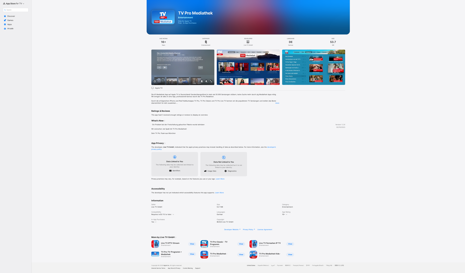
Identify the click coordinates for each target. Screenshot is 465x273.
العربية (273, 265)
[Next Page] (347, 67)
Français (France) (298, 265)
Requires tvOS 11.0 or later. (161, 214)
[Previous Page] (149, 67)
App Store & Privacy (174, 268)
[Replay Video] (155, 81)
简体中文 (288, 265)
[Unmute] (206, 81)
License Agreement (264, 229)
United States (251, 265)
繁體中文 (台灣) (339, 265)
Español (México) (263, 265)
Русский (280, 265)
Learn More (220, 179)
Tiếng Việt (329, 265)
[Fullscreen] (211, 81)
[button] (15, 16)
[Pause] (202, 81)
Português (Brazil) (317, 265)
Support (197, 268)
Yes (152, 222)
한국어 (308, 265)
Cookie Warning (188, 268)
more (277, 103)
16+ (283, 214)
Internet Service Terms (158, 268)
